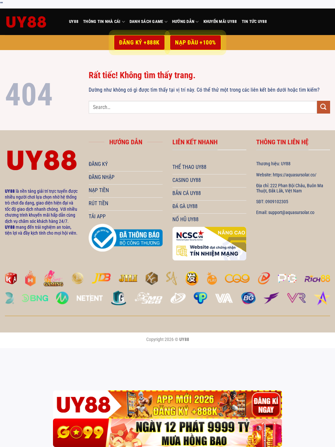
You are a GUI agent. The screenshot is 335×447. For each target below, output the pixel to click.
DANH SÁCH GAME (146, 21)
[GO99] (167, 433)
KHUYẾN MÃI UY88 (220, 21)
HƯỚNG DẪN (183, 21)
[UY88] (32, 22)
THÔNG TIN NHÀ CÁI (101, 21)
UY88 (74, 21)
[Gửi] (323, 107)
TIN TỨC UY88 (254, 21)
